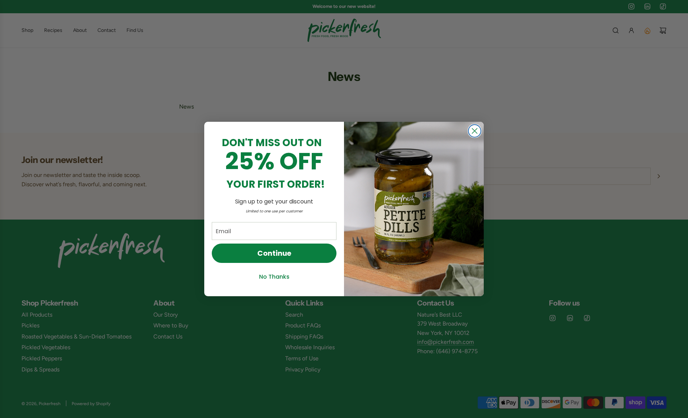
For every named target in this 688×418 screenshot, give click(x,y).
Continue (274, 253)
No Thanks (274, 277)
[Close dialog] (474, 131)
